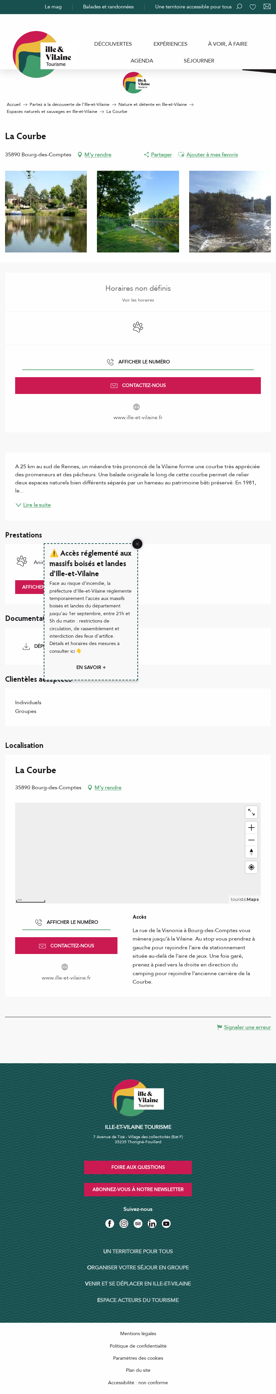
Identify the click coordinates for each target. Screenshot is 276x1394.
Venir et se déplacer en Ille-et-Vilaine (138, 1283)
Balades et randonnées (108, 6)
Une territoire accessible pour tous (193, 6)
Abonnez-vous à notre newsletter (138, 1189)
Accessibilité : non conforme (138, 1383)
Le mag (53, 6)
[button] (181, 155)
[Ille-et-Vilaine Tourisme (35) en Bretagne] (138, 82)
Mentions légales (138, 1333)
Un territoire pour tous (138, 1251)
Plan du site (138, 1370)
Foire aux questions (138, 1167)
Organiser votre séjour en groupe (138, 1267)
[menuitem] (113, 44)
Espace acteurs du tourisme (138, 1300)
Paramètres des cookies (138, 1358)
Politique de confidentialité (138, 1346)
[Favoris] (253, 7)
